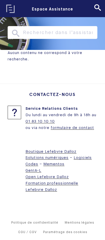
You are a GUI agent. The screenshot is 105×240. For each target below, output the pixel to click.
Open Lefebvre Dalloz (47, 177)
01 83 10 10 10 (40, 121)
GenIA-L (33, 170)
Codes (31, 164)
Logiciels (83, 158)
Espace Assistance (52, 9)
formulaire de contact (72, 128)
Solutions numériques (47, 158)
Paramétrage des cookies (65, 232)
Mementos (53, 164)
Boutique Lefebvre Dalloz (50, 152)
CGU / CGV (27, 232)
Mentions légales (79, 222)
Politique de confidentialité (34, 222)
